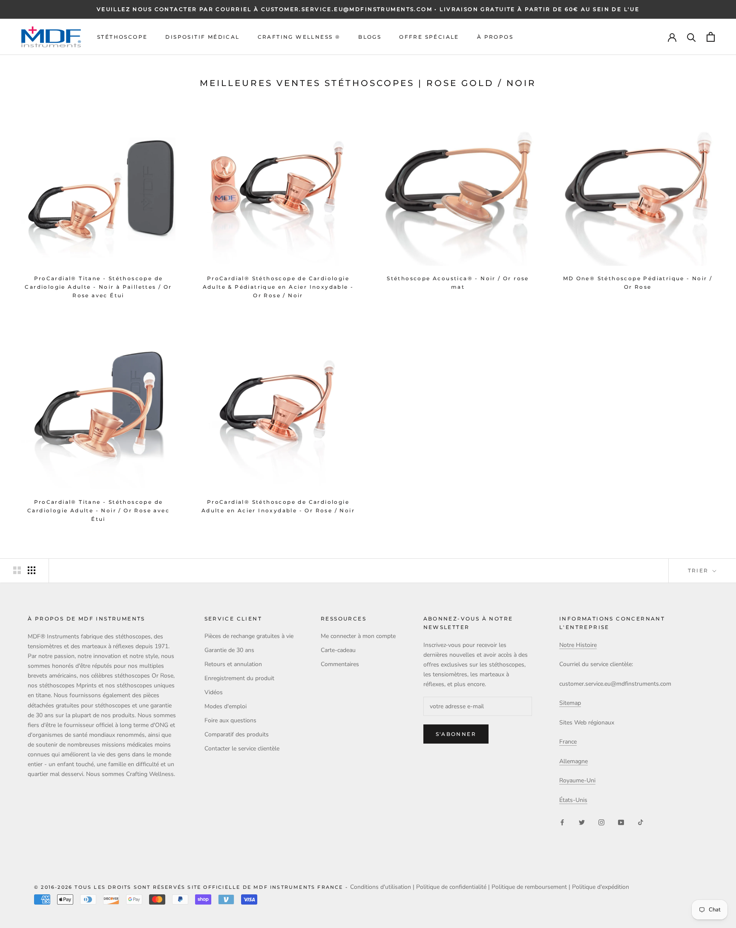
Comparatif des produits (236, 734)
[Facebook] (562, 822)
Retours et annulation (233, 664)
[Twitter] (582, 822)
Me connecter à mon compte (358, 636)
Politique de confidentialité (451, 887)
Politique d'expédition (600, 887)
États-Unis (573, 800)
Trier (699, 570)
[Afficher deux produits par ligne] (17, 570)
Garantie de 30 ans (229, 650)
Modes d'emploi (225, 706)
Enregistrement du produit (239, 678)
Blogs (369, 37)
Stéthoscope (122, 37)
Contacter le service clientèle (241, 748)
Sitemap (570, 703)
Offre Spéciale (429, 37)
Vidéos (213, 692)
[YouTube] (621, 822)
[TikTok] (641, 822)
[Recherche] (691, 36)
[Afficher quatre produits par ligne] (31, 570)
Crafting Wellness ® (299, 37)
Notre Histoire (578, 645)
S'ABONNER (456, 734)
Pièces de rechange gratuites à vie (248, 636)
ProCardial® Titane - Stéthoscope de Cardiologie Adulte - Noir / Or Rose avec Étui (98, 510)
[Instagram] (601, 822)
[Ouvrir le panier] (711, 37)
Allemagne (573, 761)
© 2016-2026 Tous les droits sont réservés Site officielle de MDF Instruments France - (192, 887)
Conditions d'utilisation (380, 887)
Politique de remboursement (529, 887)
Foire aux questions (230, 720)
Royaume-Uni (577, 780)
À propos (495, 37)
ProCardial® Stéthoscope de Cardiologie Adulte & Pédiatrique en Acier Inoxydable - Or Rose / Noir (278, 287)
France (568, 742)
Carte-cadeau (338, 650)
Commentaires (340, 664)
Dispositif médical (202, 37)
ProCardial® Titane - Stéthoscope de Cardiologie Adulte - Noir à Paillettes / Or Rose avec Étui (98, 287)
